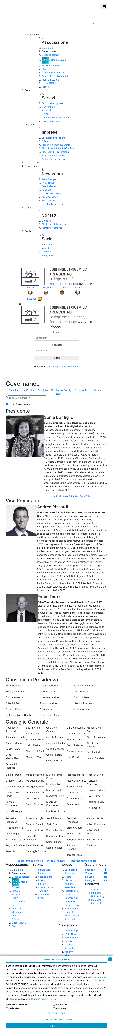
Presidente (15, 390)
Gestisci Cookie (56, 1013)
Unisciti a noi (32, 162)
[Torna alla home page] (7, 404)
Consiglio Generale (74, 390)
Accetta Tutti (56, 1026)
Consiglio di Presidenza (50, 390)
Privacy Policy (48, 999)
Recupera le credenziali (66, 366)
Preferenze (61, 1004)
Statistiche (13, 1008)
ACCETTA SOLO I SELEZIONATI (56, 1019)
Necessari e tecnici (17, 1004)
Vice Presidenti (29, 390)
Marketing (60, 1008)
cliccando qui (98, 976)
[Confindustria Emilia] (9, 5)
